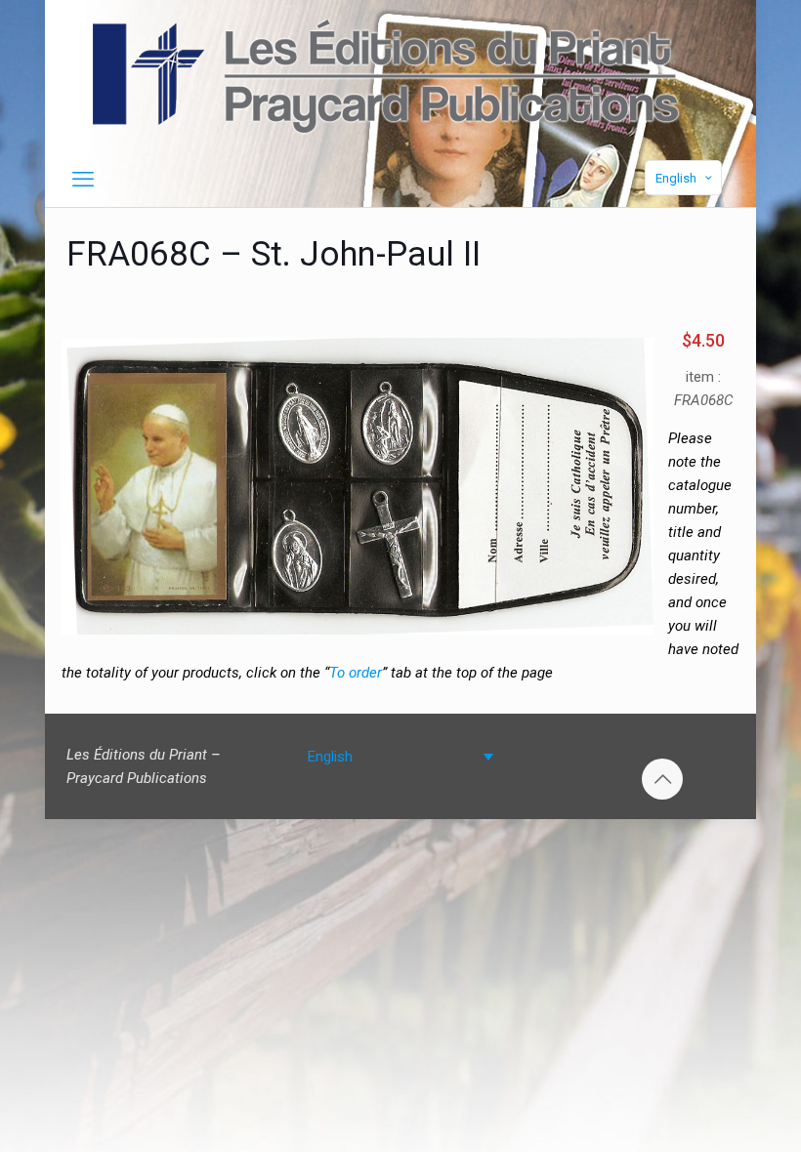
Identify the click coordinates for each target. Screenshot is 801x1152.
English (675, 178)
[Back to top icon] (662, 779)
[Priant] (385, 76)
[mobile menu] (83, 179)
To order (355, 672)
